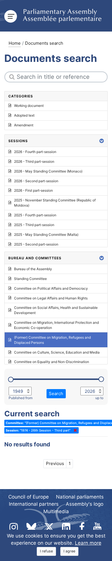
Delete (74, 430)
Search (56, 393)
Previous (55, 463)
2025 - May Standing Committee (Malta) (46, 234)
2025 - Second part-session (36, 244)
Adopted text (24, 115)
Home (15, 43)
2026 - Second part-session (36, 181)
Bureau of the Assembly (33, 269)
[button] (101, 141)
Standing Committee (30, 278)
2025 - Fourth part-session (35, 215)
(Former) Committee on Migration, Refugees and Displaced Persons (52, 340)
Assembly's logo (84, 504)
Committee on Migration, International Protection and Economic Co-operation (56, 325)
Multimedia (56, 511)
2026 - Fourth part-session (35, 152)
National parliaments (80, 497)
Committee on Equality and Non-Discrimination (51, 362)
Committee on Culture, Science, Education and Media (57, 352)
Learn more (88, 543)
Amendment (23, 125)
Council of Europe (28, 497)
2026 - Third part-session (34, 161)
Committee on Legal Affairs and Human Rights (51, 298)
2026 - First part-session (33, 190)
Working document (29, 105)
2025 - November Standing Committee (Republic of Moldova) (55, 202)
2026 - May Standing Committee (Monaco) (48, 171)
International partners (34, 504)
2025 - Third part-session (34, 225)
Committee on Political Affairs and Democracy (51, 288)
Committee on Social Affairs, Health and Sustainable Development (56, 310)
